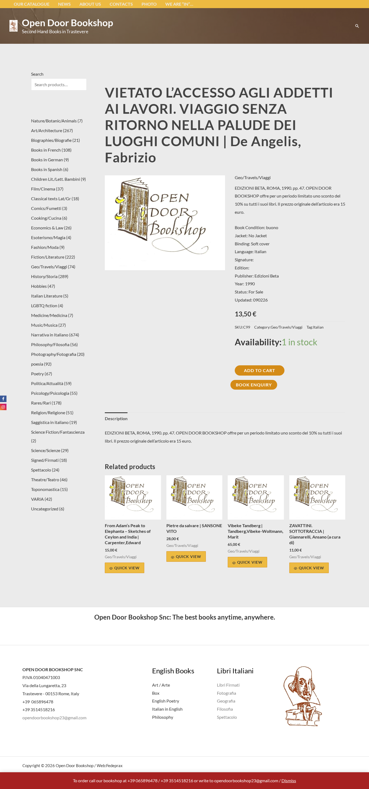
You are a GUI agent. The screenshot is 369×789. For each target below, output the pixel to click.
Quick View (127, 568)
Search (37, 73)
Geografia (226, 700)
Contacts (121, 3)
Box (155, 693)
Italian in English (167, 708)
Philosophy (162, 717)
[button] (357, 26)
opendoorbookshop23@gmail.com (54, 717)
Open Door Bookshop (67, 22)
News (64, 3)
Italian (318, 327)
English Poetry (165, 700)
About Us (90, 3)
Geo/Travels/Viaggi (253, 177)
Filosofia (225, 708)
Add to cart (259, 370)
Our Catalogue (31, 3)
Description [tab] (116, 418)
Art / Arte (161, 684)
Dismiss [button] (288, 780)
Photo (149, 3)
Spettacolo (227, 717)
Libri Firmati (228, 684)
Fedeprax (114, 765)
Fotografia (226, 693)
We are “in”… (179, 3)
